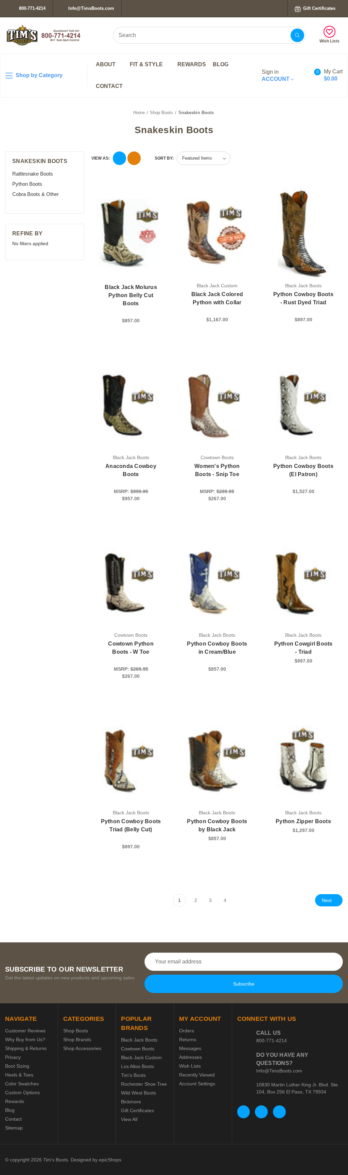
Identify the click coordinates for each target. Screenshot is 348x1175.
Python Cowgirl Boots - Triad (303, 648)
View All (129, 1119)
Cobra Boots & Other (35, 194)
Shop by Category (38, 75)
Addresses (190, 1057)
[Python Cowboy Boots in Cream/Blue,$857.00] (216, 582)
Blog (220, 64)
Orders (186, 1030)
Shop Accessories (82, 1048)
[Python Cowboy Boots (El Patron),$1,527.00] (303, 404)
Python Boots (27, 184)
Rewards (191, 64)
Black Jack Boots (139, 1040)
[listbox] (203, 158)
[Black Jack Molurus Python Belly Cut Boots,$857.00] (131, 233)
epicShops (110, 1159)
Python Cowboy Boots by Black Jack (217, 825)
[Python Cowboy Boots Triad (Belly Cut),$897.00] (131, 760)
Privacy (13, 1057)
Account (276, 75)
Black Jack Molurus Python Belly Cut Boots (131, 295)
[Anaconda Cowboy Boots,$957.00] (131, 404)
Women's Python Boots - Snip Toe (217, 470)
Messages (190, 1048)
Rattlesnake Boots (32, 174)
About (106, 64)
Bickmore (131, 1101)
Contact (109, 86)
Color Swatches (22, 1083)
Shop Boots (75, 1030)
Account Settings (197, 1083)
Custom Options (22, 1092)
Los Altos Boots (137, 1066)
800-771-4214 (32, 8)
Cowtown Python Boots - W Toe (131, 648)
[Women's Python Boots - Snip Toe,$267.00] (216, 404)
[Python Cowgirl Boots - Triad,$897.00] (303, 582)
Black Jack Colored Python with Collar (217, 298)
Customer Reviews (25, 1030)
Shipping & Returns (26, 1048)
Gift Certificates (318, 8)
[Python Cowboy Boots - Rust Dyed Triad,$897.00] (303, 233)
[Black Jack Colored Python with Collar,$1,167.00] (216, 233)
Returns (187, 1039)
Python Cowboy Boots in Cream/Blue (217, 648)
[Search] (297, 35)
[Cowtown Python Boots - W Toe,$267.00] (131, 582)
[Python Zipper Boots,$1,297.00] (303, 760)
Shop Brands (77, 1039)
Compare (157, 194)
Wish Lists (329, 41)
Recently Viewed (197, 1075)
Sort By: (164, 158)
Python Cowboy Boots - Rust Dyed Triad (303, 298)
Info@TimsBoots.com (90, 8)
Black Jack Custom (141, 1057)
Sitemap (14, 1128)
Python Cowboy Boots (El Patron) (303, 470)
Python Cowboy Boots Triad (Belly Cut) (131, 825)
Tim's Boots (133, 1075)
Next (327, 900)
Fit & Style (147, 64)
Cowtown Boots (137, 1048)
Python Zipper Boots (303, 821)
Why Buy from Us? (25, 1039)
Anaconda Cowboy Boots (130, 470)
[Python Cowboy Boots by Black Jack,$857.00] (216, 760)
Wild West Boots (138, 1093)
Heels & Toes (19, 1075)
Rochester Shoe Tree (144, 1084)
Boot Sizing (17, 1066)
